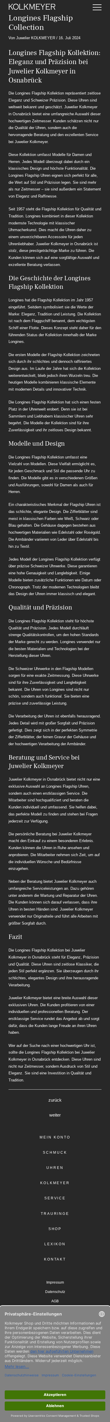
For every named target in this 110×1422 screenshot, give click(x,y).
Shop (55, 1229)
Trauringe (55, 1214)
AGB (55, 1301)
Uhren (55, 1168)
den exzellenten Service (77, 135)
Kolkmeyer (55, 1183)
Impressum (55, 1282)
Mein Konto (55, 1137)
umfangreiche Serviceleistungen (36, 888)
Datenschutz (55, 1292)
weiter (55, 1115)
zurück (55, 1100)
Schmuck (55, 1152)
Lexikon (54, 1244)
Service (55, 1198)
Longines (33, 216)
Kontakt (55, 1259)
